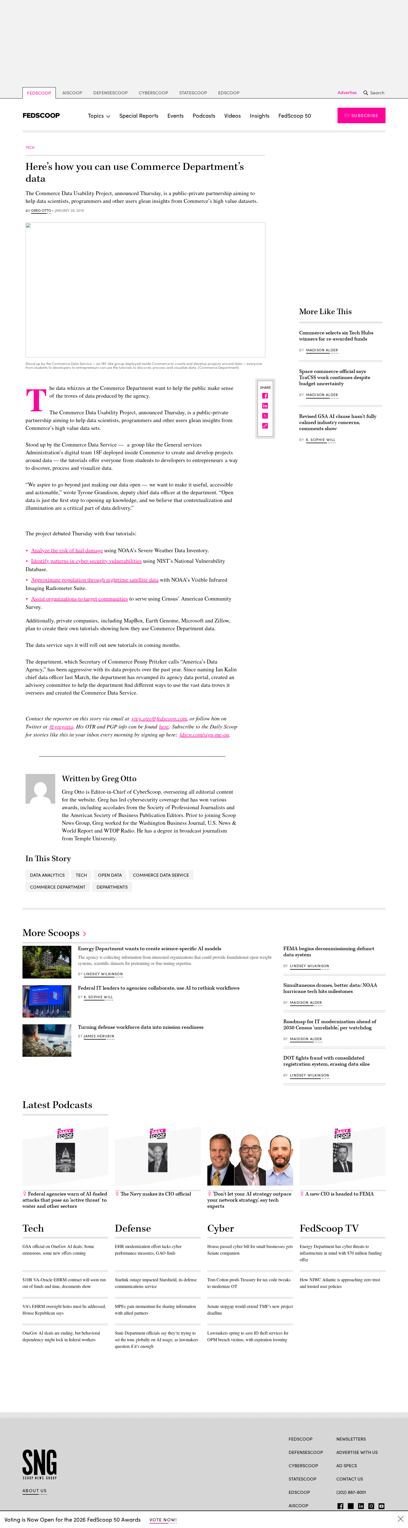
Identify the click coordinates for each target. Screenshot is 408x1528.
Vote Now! (163, 1519)
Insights (260, 115)
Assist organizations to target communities (79, 598)
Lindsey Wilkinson (103, 973)
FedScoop (39, 93)
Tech (81, 875)
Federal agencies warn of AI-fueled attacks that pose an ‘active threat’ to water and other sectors (64, 1200)
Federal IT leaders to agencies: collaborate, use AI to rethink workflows (159, 988)
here (164, 726)
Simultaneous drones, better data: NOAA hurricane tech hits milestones (330, 988)
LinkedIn (361, 1505)
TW (350, 1505)
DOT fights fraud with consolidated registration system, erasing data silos (326, 1061)
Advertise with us (357, 1452)
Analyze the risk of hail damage (67, 550)
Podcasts (204, 115)
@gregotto (61, 726)
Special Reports (138, 115)
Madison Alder (322, 349)
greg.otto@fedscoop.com (159, 718)
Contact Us (349, 1479)
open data (110, 875)
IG (369, 1505)
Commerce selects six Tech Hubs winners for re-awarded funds (336, 335)
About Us (34, 1490)
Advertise (347, 92)
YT (380, 1505)
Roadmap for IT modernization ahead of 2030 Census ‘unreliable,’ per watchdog (329, 1024)
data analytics (47, 875)
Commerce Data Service (161, 875)
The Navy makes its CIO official (155, 1194)
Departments (112, 887)
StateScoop (193, 92)
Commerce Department (57, 887)
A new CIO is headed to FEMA (339, 1194)
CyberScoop (153, 92)
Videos (232, 115)
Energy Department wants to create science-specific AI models (149, 948)
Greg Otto (41, 210)
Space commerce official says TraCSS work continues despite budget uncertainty (334, 377)
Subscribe (364, 115)
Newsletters (351, 1439)
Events (175, 115)
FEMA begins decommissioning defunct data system (328, 951)
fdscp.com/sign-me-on (204, 734)
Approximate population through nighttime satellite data (94, 579)
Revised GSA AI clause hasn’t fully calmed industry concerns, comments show (337, 422)
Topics (96, 115)
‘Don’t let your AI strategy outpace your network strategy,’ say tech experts (249, 1200)
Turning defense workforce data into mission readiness (140, 1027)
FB (339, 1505)
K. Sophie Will (320, 439)
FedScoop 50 (294, 115)
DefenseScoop (110, 92)
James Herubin (99, 1035)
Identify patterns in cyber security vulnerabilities (86, 560)
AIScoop (72, 92)
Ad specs (346, 1465)
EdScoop (229, 92)
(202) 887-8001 (351, 1492)
